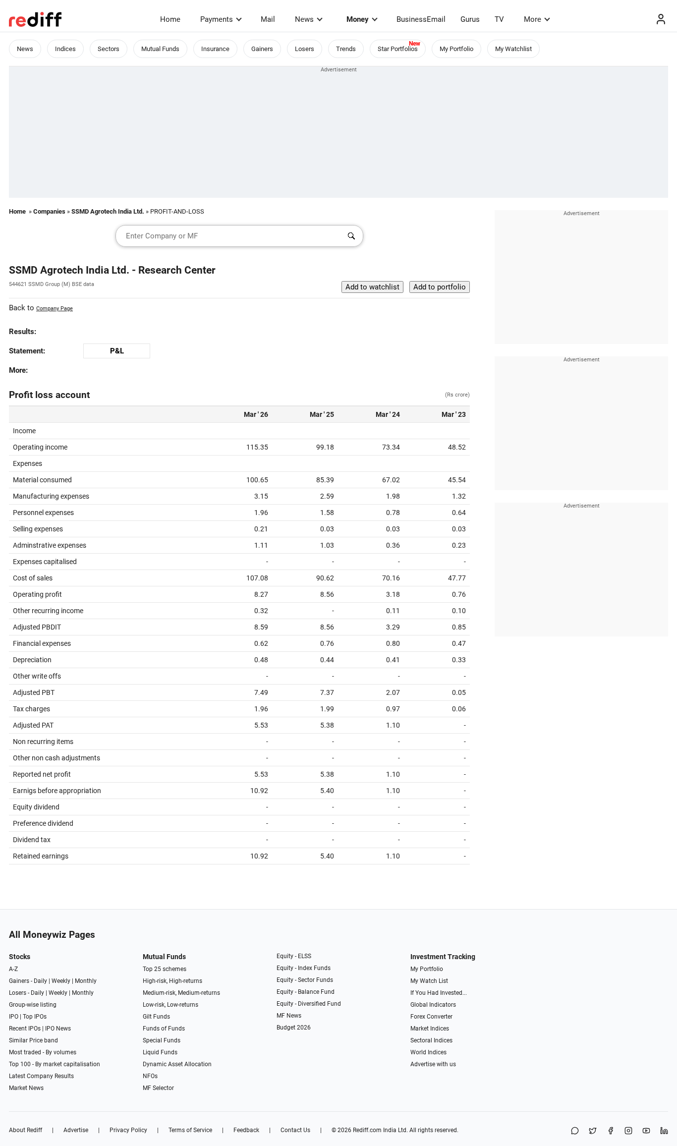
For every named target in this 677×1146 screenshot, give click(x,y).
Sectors (108, 49)
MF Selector (158, 1088)
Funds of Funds (164, 1028)
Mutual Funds (160, 49)
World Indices (428, 1052)
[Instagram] (628, 1131)
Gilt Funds (156, 1016)
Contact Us (295, 1130)
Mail (268, 19)
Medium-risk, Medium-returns (181, 992)
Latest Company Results (41, 1076)
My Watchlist (513, 49)
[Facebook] (611, 1131)
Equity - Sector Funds (305, 979)
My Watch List (429, 980)
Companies (49, 211)
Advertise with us (433, 1064)
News (304, 19)
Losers (304, 49)
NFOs (150, 1076)
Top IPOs (35, 1016)
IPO (13, 1016)
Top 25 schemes (164, 969)
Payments (216, 19)
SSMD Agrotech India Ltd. (107, 211)
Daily (40, 980)
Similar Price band (33, 1040)
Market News (26, 1088)
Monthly (86, 980)
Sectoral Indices (431, 1040)
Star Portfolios (398, 49)
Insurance (215, 49)
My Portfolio (456, 49)
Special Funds (161, 1040)
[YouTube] (646, 1131)
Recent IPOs (25, 1028)
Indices (65, 49)
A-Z (13, 969)
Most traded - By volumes (42, 1052)
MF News (289, 1015)
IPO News (58, 1028)
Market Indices (429, 1028)
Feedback (246, 1130)
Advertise (75, 1130)
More (532, 19)
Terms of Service (190, 1130)
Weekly (61, 980)
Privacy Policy (128, 1130)
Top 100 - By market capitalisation (54, 1064)
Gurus (470, 19)
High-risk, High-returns (172, 980)
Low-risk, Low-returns (170, 1004)
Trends (346, 49)
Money (357, 19)
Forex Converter (431, 1016)
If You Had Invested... (438, 992)
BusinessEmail (421, 19)
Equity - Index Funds (304, 968)
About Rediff (25, 1130)
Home (170, 19)
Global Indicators (433, 1004)
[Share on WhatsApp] (575, 1131)
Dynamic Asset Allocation (177, 1064)
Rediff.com (367, 1130)
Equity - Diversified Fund (309, 1003)
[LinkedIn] (664, 1131)
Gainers (262, 49)
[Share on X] (593, 1131)
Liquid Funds (160, 1052)
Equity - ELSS (294, 956)
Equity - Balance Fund (306, 991)
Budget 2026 (294, 1027)
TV (499, 19)
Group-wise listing (32, 1004)
